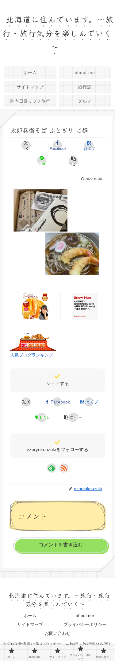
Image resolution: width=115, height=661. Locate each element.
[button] (73, 161)
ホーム (30, 615)
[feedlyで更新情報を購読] (51, 468)
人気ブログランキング (31, 354)
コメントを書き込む (61, 544)
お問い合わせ (58, 633)
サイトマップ (30, 624)
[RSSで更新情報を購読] (64, 468)
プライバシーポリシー (84, 624)
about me (85, 615)
